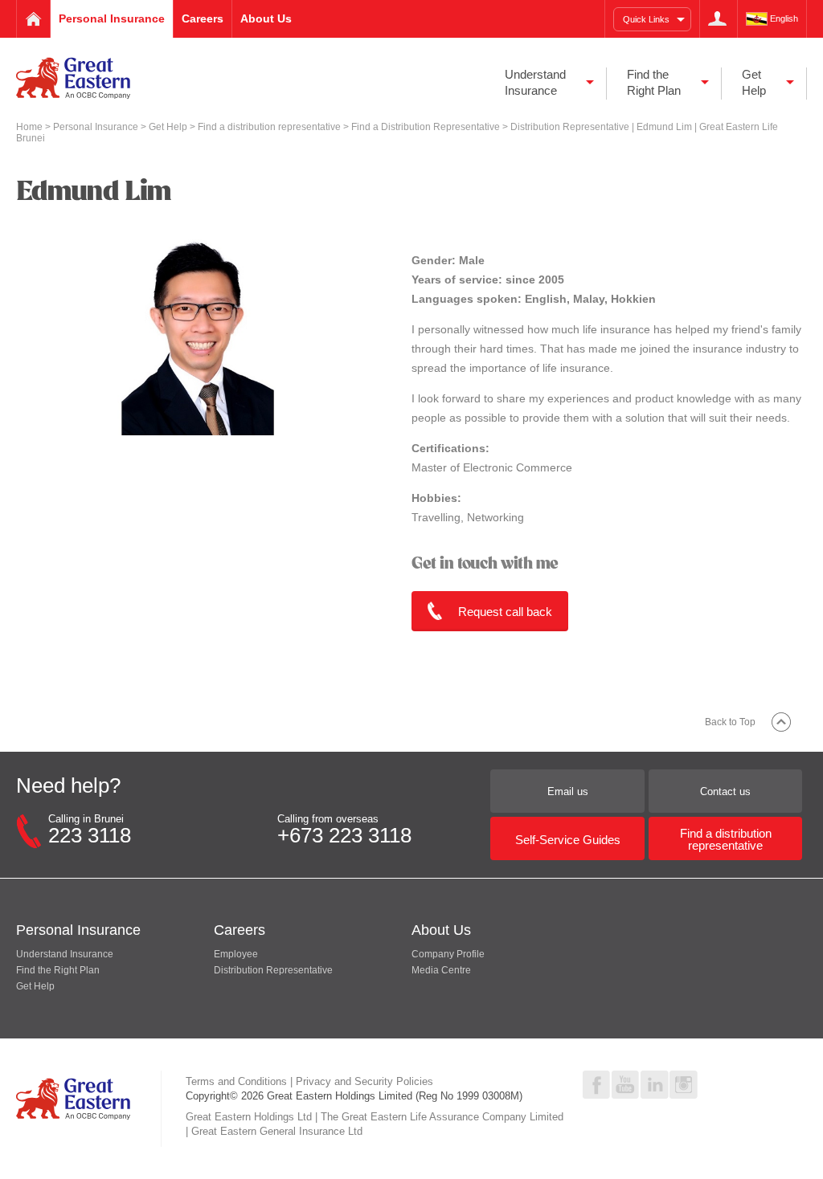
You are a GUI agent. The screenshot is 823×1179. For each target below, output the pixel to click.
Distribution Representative (273, 970)
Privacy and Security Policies (364, 1081)
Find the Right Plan (58, 970)
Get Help (169, 127)
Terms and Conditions (236, 1081)
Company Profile (448, 954)
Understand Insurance (64, 954)
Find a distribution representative (270, 127)
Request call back (505, 611)
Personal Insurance (97, 127)
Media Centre (441, 970)
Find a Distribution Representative (426, 127)
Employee (236, 954)
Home (30, 127)
